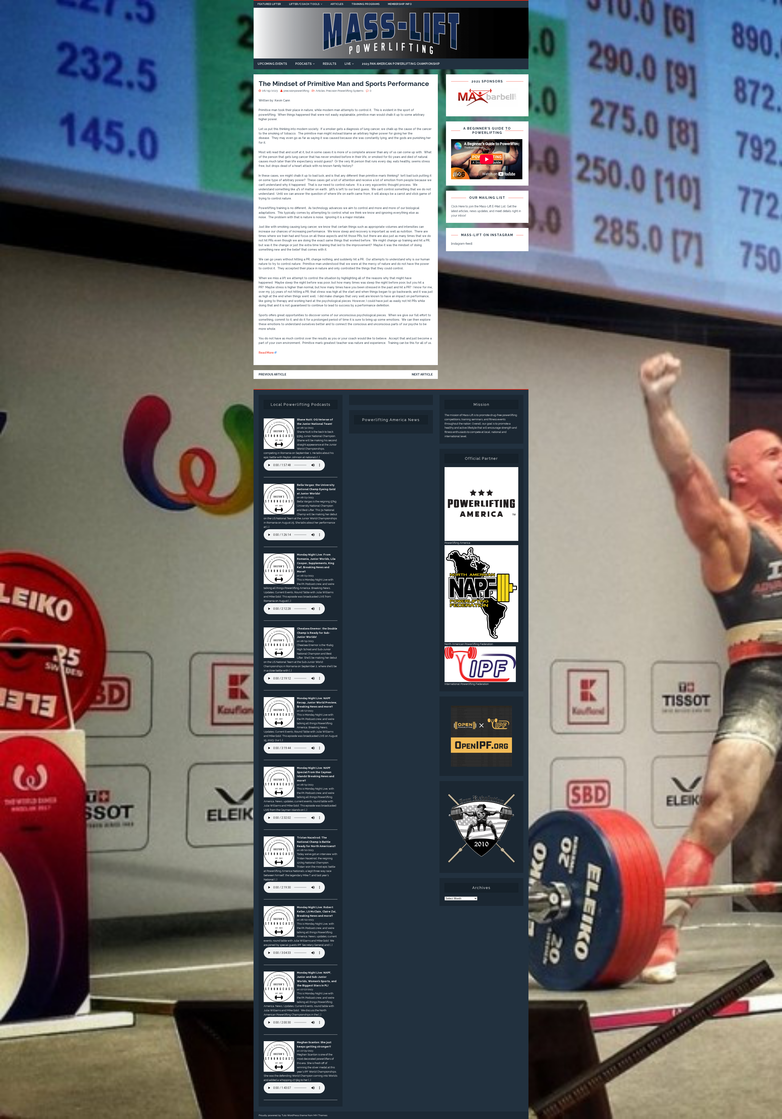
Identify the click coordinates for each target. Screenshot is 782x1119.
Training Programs (365, 4)
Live (348, 63)
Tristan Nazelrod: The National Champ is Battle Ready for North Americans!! (316, 842)
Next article (422, 374)
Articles (337, 4)
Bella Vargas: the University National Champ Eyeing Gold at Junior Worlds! (316, 489)
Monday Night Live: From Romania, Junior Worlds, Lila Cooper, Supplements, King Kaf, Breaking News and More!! (316, 563)
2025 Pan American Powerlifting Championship (401, 63)
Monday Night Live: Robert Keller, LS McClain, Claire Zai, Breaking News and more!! (316, 911)
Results (329, 63)
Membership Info (400, 4)
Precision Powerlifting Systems (344, 90)
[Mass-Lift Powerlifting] (391, 56)
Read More (266, 352)
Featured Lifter (269, 4)
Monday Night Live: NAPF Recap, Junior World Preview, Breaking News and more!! (317, 702)
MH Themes (320, 1115)
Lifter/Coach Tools (304, 4)
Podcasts (303, 63)
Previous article (272, 374)
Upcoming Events (272, 63)
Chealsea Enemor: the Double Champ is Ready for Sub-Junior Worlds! (317, 633)
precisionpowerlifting (296, 90)
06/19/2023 (270, 90)
